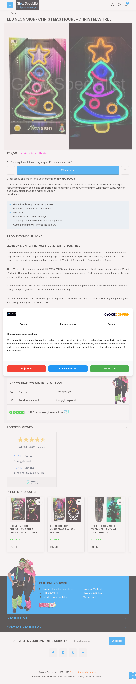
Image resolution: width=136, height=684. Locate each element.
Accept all (109, 368)
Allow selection (68, 368)
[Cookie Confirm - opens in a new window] (116, 314)
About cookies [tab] (68, 324)
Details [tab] (111, 324)
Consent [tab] (24, 324)
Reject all (26, 368)
